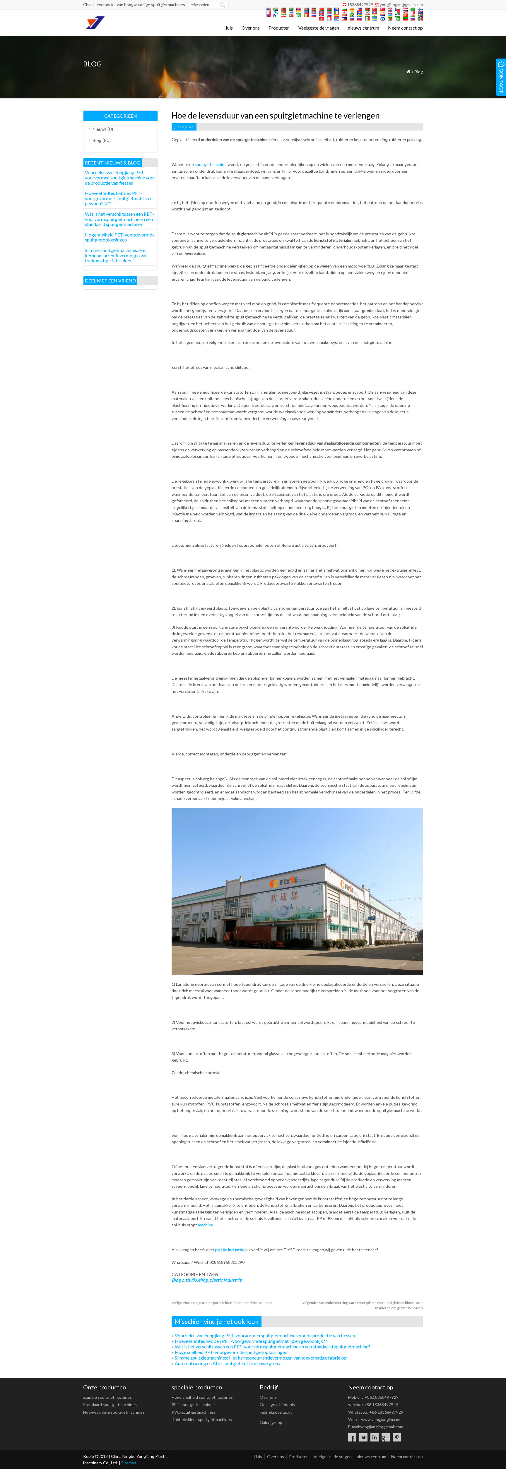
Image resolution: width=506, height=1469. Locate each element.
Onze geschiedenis (277, 1404)
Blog (419, 71)
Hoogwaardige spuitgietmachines (114, 1412)
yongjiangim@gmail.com (401, 4)
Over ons (251, 27)
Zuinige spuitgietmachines (107, 1397)
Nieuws (99, 129)
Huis (228, 27)
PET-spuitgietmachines (193, 1404)
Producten (279, 27)
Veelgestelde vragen (318, 27)
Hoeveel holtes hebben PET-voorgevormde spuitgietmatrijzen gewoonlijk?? (251, 1341)
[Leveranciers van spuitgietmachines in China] (94, 28)
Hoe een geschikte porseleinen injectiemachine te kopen (222, 1302)
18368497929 (360, 4)
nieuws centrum (363, 27)
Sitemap (128, 1462)
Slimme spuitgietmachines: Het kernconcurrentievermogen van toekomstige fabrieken (261, 1357)
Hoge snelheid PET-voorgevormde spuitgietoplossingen (231, 1352)
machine (205, 1224)
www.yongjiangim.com (381, 1419)
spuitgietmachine (210, 164)
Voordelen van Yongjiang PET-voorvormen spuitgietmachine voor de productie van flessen (265, 1335)
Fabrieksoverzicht (276, 1412)
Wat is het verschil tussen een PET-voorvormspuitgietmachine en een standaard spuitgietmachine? (272, 1346)
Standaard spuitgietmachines (110, 1404)
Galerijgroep (271, 1422)
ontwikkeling (195, 1280)
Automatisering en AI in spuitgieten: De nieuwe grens (227, 1363)
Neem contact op (405, 27)
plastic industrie (230, 1249)
